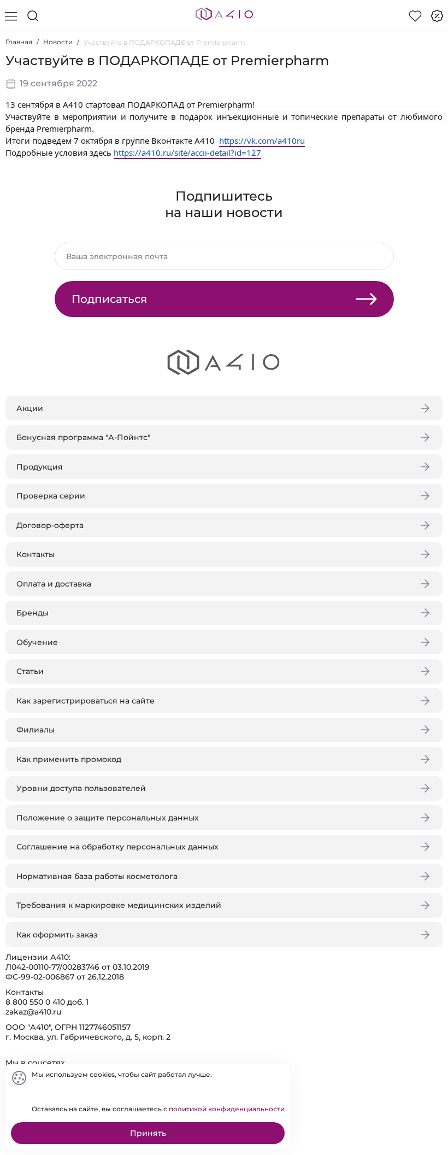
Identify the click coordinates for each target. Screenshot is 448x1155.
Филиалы (35, 730)
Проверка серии (50, 496)
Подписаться (109, 299)
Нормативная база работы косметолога (97, 876)
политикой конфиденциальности (227, 1109)
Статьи (30, 671)
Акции (29, 408)
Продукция (39, 467)
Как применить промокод (68, 759)
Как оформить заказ (57, 935)
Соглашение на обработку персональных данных (117, 847)
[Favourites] (415, 16)
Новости (58, 42)
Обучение (37, 642)
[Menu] (11, 16)
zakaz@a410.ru (33, 1012)
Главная (18, 42)
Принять (148, 1133)
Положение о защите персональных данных (107, 818)
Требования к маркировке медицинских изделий (118, 905)
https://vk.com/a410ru (262, 140)
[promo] (437, 16)
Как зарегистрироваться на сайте (85, 701)
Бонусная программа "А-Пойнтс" (83, 437)
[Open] (430, 157)
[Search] (33, 16)
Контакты (35, 554)
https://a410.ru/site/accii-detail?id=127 (187, 152)
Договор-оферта (50, 525)
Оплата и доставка (53, 584)
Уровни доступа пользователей (81, 788)
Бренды (32, 613)
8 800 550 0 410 (35, 1002)
